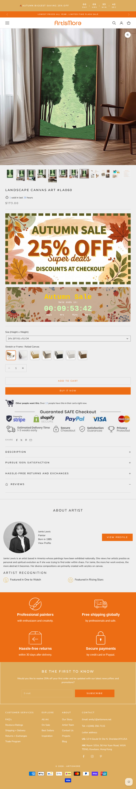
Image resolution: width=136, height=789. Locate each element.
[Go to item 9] (95, 173)
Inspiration (47, 736)
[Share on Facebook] (16, 440)
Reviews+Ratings (14, 725)
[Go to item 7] (73, 173)
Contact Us (67, 730)
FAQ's (8, 719)
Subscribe (95, 693)
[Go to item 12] (126, 173)
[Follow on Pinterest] (100, 756)
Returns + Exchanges (16, 736)
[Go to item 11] (116, 173)
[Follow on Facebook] (83, 756)
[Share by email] (30, 440)
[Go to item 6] (63, 173)
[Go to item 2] (20, 175)
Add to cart (68, 380)
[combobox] (68, 338)
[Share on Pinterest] (26, 440)
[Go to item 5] (52, 176)
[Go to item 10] (105, 173)
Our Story (67, 719)
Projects (66, 736)
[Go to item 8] (84, 173)
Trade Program (13, 741)
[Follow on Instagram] (92, 756)
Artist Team (68, 725)
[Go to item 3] (31, 175)
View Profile (44, 543)
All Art (45, 719)
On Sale (46, 725)
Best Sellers (48, 730)
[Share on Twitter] (21, 440)
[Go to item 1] (10, 173)
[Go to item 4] (41, 173)
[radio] (10, 355)
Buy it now (68, 390)
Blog (64, 741)
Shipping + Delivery (15, 730)
